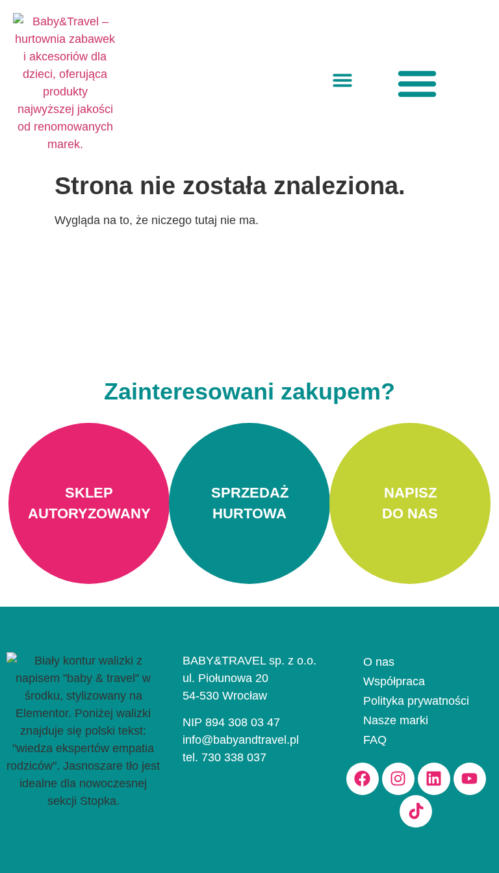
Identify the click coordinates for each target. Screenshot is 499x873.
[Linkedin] (434, 779)
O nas (378, 661)
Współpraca (394, 681)
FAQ (375, 739)
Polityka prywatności (416, 700)
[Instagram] (398, 779)
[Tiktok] (416, 811)
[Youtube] (470, 779)
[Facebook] (362, 779)
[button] (342, 79)
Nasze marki (395, 720)
